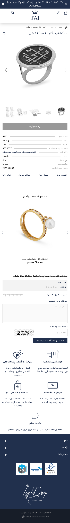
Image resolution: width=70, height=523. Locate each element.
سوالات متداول (24, 175)
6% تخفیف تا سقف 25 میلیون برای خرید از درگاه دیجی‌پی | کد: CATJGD (35, 4)
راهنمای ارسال (43, 175)
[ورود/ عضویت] (58, 12)
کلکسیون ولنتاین (28, 152)
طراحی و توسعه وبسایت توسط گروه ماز (37, 517)
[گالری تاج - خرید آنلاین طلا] (35, 12)
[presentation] (65, 232)
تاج (66, 27)
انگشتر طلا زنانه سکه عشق (37, 27)
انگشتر (53, 27)
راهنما (64, 447)
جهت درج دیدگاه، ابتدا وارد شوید (50, 340)
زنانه (60, 27)
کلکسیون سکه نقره (11, 152)
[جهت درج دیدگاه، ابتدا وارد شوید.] (21, 295)
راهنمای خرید (62, 175)
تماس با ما (7, 175)
